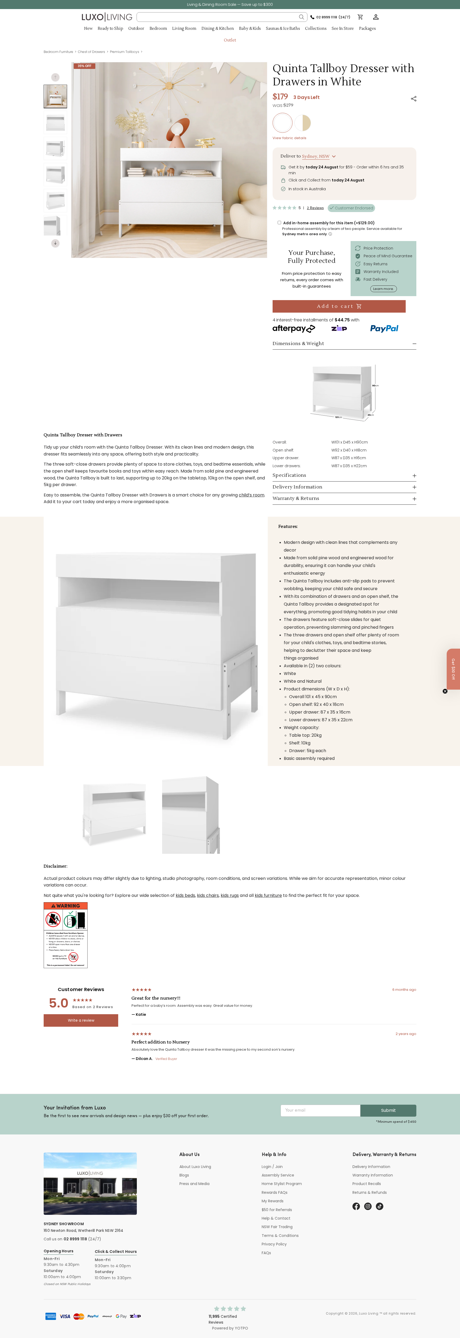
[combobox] (222, 17)
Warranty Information (372, 1175)
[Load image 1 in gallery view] (55, 96)
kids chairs (208, 895)
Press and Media (194, 1183)
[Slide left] (55, 77)
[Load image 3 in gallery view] (55, 148)
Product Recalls (366, 1183)
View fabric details (289, 137)
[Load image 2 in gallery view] (55, 122)
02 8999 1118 (75, 1239)
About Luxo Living (195, 1166)
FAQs (266, 1253)
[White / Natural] (302, 123)
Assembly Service (278, 1175)
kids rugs (230, 895)
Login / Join (272, 1166)
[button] (376, 17)
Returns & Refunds (369, 1192)
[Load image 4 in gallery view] (55, 174)
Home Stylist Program (282, 1183)
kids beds (185, 895)
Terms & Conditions (280, 1235)
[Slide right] (55, 243)
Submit (388, 1110)
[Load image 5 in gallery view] (55, 200)
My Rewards (273, 1201)
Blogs (184, 1175)
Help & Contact (276, 1218)
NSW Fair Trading (277, 1226)
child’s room (251, 495)
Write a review (81, 1020)
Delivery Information (371, 1166)
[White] (283, 123)
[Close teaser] (445, 691)
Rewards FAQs (275, 1192)
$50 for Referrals (277, 1209)
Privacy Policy (274, 1244)
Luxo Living (369, 1313)
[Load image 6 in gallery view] (55, 226)
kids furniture (268, 895)
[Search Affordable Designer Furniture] (301, 17)
